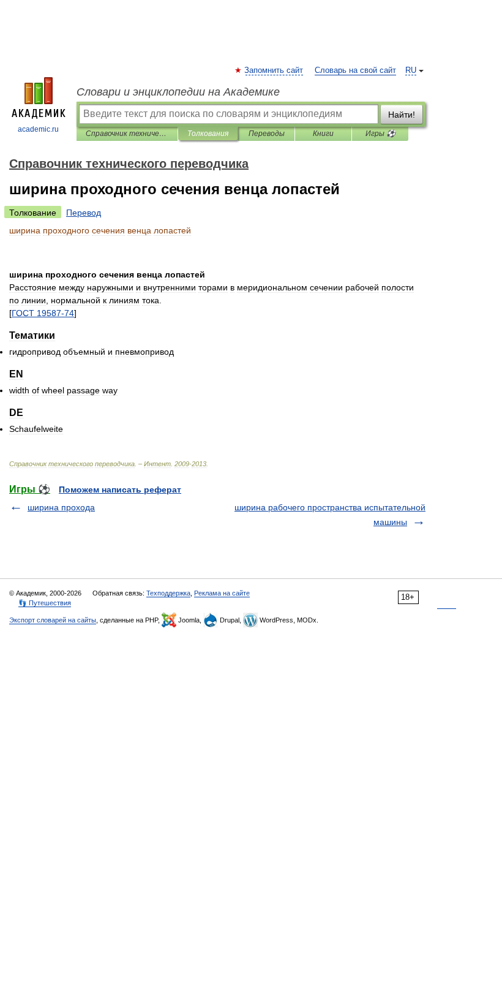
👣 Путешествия (44, 603)
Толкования (207, 133)
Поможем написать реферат (120, 489)
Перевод (83, 212)
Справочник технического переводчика (127, 133)
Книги (323, 133)
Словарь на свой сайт (355, 70)
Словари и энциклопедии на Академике (178, 92)
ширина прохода (61, 507)
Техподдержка (168, 593)
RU (410, 70)
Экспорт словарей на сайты (52, 620)
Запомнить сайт (274, 70)
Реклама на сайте (222, 593)
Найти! (401, 114)
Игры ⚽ (380, 133)
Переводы (267, 133)
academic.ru (38, 129)
